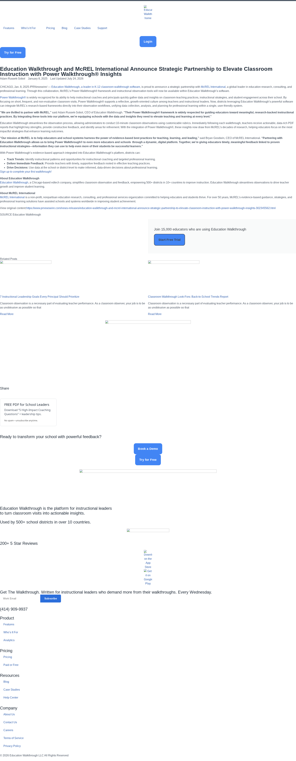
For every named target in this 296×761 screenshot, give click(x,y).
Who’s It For (28, 28)
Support (102, 28)
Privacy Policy (12, 746)
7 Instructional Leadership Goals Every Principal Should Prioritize (39, 296)
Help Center (10, 697)
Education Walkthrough (65, 86)
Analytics (9, 640)
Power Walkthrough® (13, 97)
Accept (91, 750)
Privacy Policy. (17, 733)
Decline (115, 750)
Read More (7, 314)
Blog (64, 28)
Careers (8, 730)
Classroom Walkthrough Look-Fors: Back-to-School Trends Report (188, 296)
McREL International (213, 86)
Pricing (50, 28)
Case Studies (82, 28)
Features (8, 28)
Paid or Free (10, 664)
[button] (1, 392)
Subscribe (50, 598)
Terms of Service (13, 738)
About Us (9, 714)
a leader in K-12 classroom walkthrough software (110, 86)
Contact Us (10, 722)
